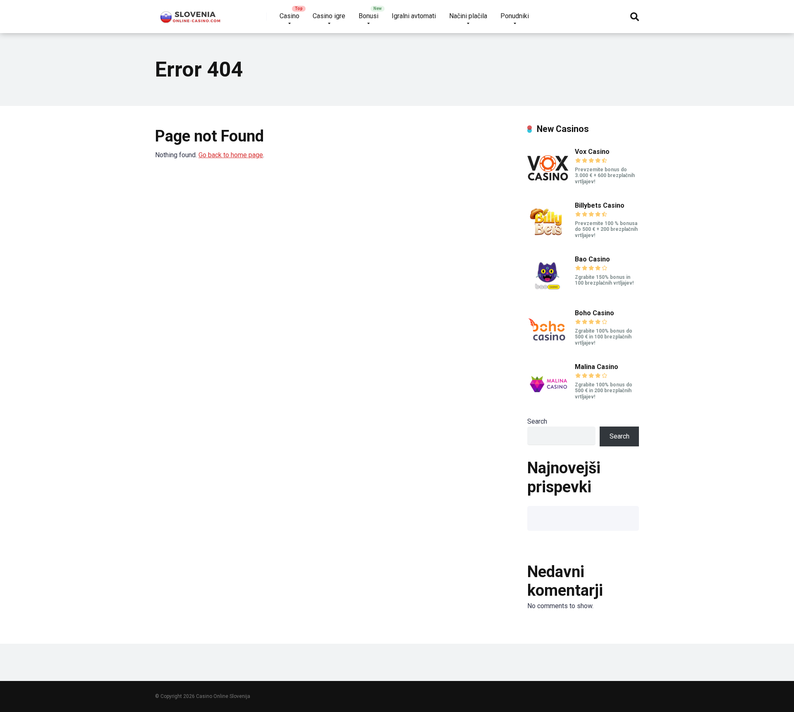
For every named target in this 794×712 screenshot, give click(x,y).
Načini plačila (468, 16)
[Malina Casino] (548, 402)
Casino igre (329, 16)
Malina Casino (596, 367)
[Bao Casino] (548, 294)
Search (537, 421)
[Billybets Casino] (548, 241)
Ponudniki (514, 16)
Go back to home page (230, 155)
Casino (289, 16)
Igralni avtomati (414, 16)
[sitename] (191, 13)
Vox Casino (592, 152)
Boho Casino (594, 313)
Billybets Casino (599, 205)
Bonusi (368, 16)
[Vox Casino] (548, 187)
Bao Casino (592, 259)
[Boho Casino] (548, 348)
